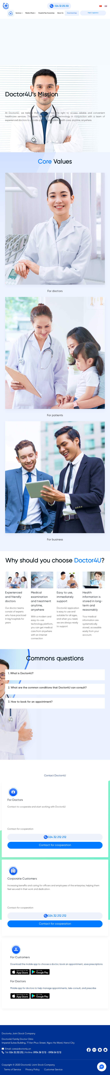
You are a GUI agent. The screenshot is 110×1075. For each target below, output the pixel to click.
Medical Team (29, 13)
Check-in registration (93, 12)
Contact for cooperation (55, 845)
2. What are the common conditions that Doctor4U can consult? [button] (47, 687)
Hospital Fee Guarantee (46, 13)
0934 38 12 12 (39, 1052)
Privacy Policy (32, 1069)
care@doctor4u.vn (21, 1049)
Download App (72, 13)
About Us (60, 13)
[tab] (55, 674)
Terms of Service (12, 1069)
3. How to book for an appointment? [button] (30, 702)
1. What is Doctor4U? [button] (21, 673)
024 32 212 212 (16, 1052)
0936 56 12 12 (54, 1052)
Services (18, 13)
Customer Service (53, 1069)
